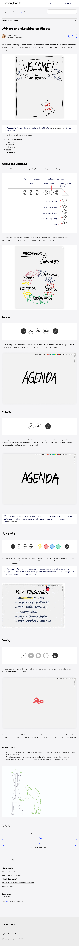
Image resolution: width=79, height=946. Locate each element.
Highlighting (10, 147)
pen (31, 47)
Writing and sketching (14, 140)
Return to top (7, 860)
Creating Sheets (7, 886)
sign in (8, 901)
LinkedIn (9, 825)
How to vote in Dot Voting (11, 875)
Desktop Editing (57, 128)
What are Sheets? (8, 872)
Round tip (11, 142)
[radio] (39, 838)
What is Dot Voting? (9, 879)
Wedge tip (11, 145)
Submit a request (55, 3)
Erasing (8, 149)
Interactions (10, 152)
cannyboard (6, 12)
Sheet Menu (10, 169)
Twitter (6, 825)
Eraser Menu (57, 669)
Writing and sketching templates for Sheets (18, 882)
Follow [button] (72, 36)
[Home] (13, 4)
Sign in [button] (68, 3)
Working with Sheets (30, 12)
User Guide (17, 12)
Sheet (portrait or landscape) (55, 47)
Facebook (3, 825)
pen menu (22, 345)
